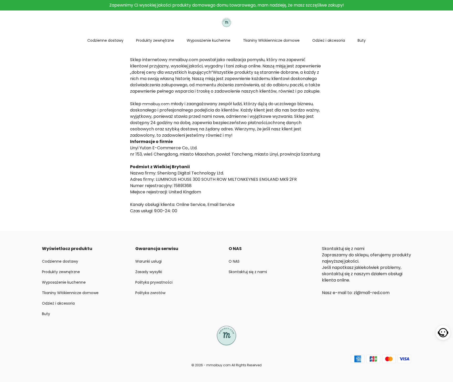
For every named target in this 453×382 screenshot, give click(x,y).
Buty (362, 40)
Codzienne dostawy (105, 40)
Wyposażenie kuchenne (208, 40)
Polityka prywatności (153, 282)
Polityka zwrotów (150, 292)
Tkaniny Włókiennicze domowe (271, 40)
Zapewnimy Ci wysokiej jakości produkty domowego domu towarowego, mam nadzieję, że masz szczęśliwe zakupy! (226, 5)
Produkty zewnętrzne (155, 40)
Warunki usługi (148, 261)
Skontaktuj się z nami (248, 271)
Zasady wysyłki (148, 271)
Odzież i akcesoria (328, 40)
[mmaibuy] (226, 22)
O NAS (234, 261)
